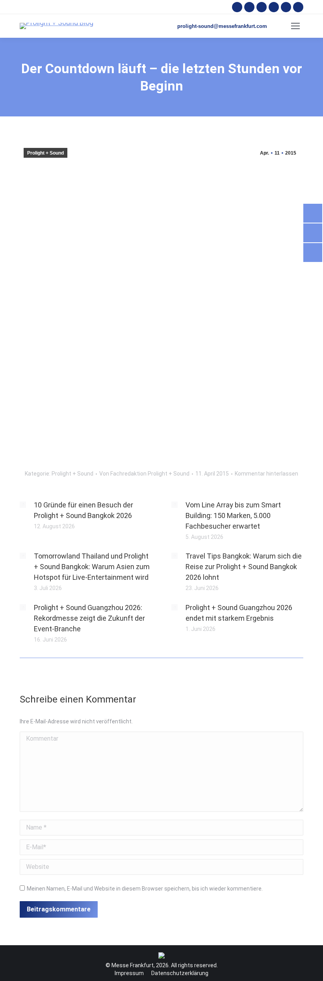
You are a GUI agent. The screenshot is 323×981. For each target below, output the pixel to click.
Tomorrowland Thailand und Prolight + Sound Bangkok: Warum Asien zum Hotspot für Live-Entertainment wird (92, 566)
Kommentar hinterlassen (266, 473)
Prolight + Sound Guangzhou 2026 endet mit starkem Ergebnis (239, 612)
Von (144, 473)
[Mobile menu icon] (295, 26)
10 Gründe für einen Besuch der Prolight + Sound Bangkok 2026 (83, 510)
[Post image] (23, 505)
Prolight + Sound (45, 153)
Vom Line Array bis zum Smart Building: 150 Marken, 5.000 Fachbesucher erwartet (233, 515)
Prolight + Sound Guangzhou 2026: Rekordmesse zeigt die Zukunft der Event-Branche (89, 618)
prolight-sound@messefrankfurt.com (222, 26)
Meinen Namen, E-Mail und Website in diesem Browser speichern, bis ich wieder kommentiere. (145, 888)
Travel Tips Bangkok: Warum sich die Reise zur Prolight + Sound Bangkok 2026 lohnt (244, 566)
